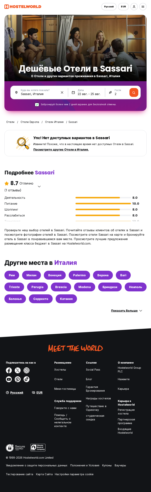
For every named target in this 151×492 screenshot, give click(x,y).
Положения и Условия (84, 465)
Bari (123, 275)
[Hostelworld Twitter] (18, 370)
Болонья (15, 299)
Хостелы (60, 369)
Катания (66, 299)
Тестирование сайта (19, 474)
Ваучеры (120, 465)
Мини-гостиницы (65, 388)
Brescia (61, 287)
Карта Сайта (44, 474)
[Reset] (62, 92)
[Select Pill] (134, 6)
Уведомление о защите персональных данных (36, 465)
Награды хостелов (98, 398)
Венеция (54, 275)
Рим (12, 275)
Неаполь (135, 287)
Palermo (79, 275)
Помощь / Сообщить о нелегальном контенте (62, 420)
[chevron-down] (39, 186)
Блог (89, 379)
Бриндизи (110, 287)
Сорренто (40, 299)
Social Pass (93, 369)
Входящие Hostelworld (125, 430)
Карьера (123, 388)
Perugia (37, 287)
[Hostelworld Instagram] (26, 370)
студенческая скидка (95, 417)
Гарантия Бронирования (95, 388)
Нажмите (124, 379)
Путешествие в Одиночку (96, 408)
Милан (31, 275)
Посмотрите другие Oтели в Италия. (61, 149)
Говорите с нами (65, 408)
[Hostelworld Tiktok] (26, 379)
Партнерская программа (126, 421)
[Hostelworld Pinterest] (18, 379)
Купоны (107, 465)
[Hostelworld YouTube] (9, 379)
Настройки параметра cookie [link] (74, 474)
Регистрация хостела (126, 411)
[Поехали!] (133, 92)
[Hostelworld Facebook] (9, 370)
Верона (102, 275)
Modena (84, 287)
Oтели (58, 379)
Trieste (14, 287)
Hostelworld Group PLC (129, 369)
